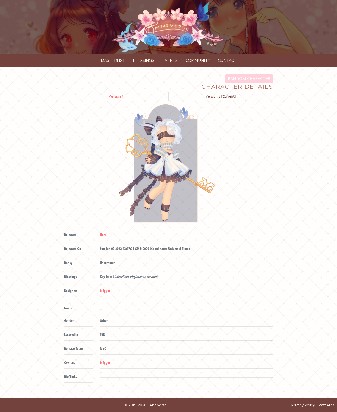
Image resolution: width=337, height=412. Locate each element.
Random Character (249, 78)
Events (170, 60)
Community (198, 60)
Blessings (143, 60)
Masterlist (113, 60)
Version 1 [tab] (116, 96)
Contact (227, 60)
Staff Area (326, 405)
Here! (103, 234)
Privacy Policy (303, 405)
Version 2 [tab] (221, 96)
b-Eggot (105, 290)
